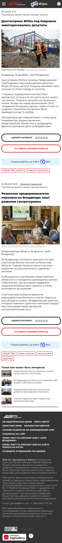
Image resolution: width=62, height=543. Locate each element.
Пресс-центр (41, 421)
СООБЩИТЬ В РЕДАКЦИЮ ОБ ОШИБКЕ (23, 451)
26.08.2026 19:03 (9, 184)
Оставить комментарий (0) (31, 148)
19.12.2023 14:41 (8, 11)
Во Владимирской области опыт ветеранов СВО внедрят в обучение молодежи (36, 381)
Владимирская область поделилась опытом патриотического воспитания (34, 372)
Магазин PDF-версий (36, 425)
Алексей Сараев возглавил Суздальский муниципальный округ (32, 400)
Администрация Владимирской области (23, 246)
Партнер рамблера (27, 529)
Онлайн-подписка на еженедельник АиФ (28, 430)
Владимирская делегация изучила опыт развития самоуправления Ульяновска (32, 390)
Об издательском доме (17, 421)
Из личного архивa (36, 69)
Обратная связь (12, 425)
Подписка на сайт (13, 434)
